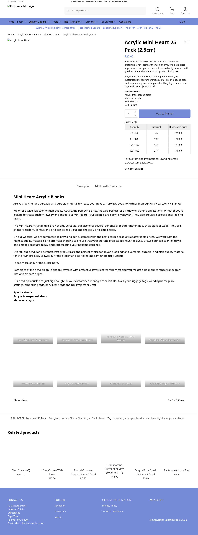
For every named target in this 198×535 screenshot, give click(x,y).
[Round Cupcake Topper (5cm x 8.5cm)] (83, 452)
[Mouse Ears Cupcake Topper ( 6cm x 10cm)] (185, 42)
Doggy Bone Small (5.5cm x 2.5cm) (146, 472)
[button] (185, 21)
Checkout (185, 13)
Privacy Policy (109, 505)
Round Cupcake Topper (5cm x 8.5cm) (83, 472)
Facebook (60, 505)
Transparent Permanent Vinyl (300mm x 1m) (114, 468)
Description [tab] (83, 186)
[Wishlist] (29, 444)
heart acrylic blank (146, 418)
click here (52, 263)
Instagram (60, 511)
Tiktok (58, 517)
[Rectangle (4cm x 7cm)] (177, 452)
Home (11, 34)
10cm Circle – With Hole (52, 472)
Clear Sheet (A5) (20, 470)
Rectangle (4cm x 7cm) (177, 470)
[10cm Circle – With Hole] (52, 452)
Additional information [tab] (108, 186)
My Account (158, 13)
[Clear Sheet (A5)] (21, 452)
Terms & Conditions (112, 511)
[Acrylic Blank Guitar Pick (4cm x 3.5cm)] (188, 42)
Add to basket (164, 113)
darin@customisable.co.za (29, 523)
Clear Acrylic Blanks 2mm (46, 34)
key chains (162, 418)
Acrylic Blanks (24, 34)
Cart (172, 13)
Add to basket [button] (20, 481)
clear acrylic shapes (124, 418)
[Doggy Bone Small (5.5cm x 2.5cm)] (146, 452)
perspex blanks (177, 418)
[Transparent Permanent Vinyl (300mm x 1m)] (114, 450)
